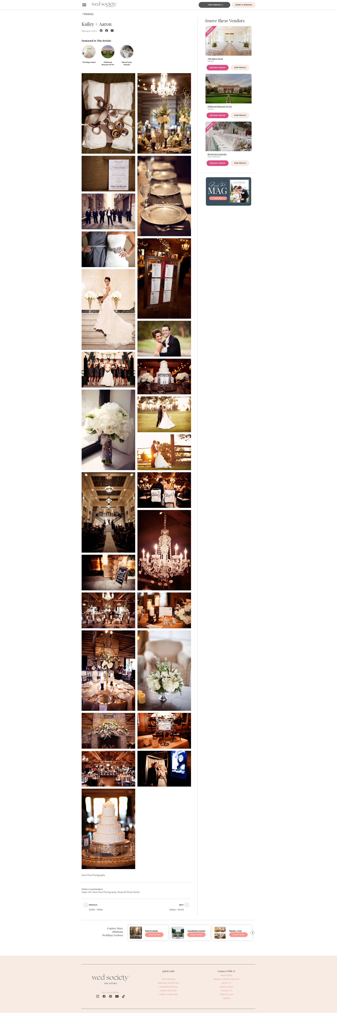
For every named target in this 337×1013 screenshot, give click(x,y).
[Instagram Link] (97, 996)
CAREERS (226, 998)
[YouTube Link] (117, 996)
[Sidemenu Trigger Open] (84, 4)
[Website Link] (110, 985)
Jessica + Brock (177, 909)
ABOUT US (226, 983)
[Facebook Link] (104, 996)
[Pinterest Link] (110, 996)
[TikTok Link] (123, 996)
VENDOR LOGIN (226, 994)
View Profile (240, 67)
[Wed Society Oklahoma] (104, 4)
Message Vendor (217, 67)
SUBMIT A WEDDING (243, 5)
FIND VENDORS (214, 5)
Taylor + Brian (96, 909)
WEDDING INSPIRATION (168, 983)
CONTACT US (226, 990)
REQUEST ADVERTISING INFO (226, 979)
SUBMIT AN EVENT (168, 990)
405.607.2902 (226, 975)
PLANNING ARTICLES (168, 987)
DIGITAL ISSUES (226, 987)
